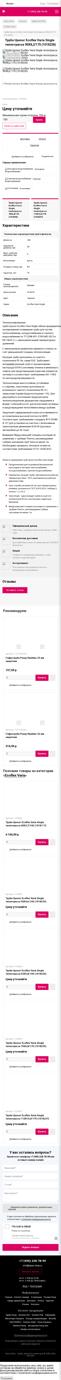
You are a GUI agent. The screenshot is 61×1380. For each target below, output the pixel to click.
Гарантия (50, 1301)
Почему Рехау (50, 1297)
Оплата (40, 1301)
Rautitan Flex (24, 1315)
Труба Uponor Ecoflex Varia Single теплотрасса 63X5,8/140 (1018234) (26, 972)
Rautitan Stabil (29, 1322)
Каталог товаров (21, 1297)
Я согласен (6, 1378)
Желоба (52, 1318)
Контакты (35, 1304)
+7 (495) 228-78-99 (37, 12)
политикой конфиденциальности (36, 1219)
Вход (42, 3)
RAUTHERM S (15, 1322)
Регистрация (52, 3)
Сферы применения (16, 1301)
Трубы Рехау (11, 1315)
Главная (8, 1297)
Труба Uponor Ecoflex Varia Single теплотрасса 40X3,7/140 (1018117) (26, 824)
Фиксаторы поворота (14, 1318)
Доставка (31, 1301)
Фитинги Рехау (19, 1326)
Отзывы (25, 1304)
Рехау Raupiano (44, 1322)
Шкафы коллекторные (30, 1329)
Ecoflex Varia (15, 775)
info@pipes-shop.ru (32, 1265)
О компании (36, 1297)
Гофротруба (50, 1315)
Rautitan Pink (37, 1315)
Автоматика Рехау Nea (38, 1326)
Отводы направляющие (36, 1318)
